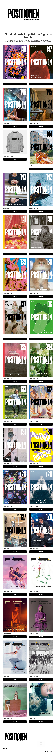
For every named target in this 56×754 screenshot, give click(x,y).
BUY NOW (15, 84)
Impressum (48, 751)
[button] (54, 2)
